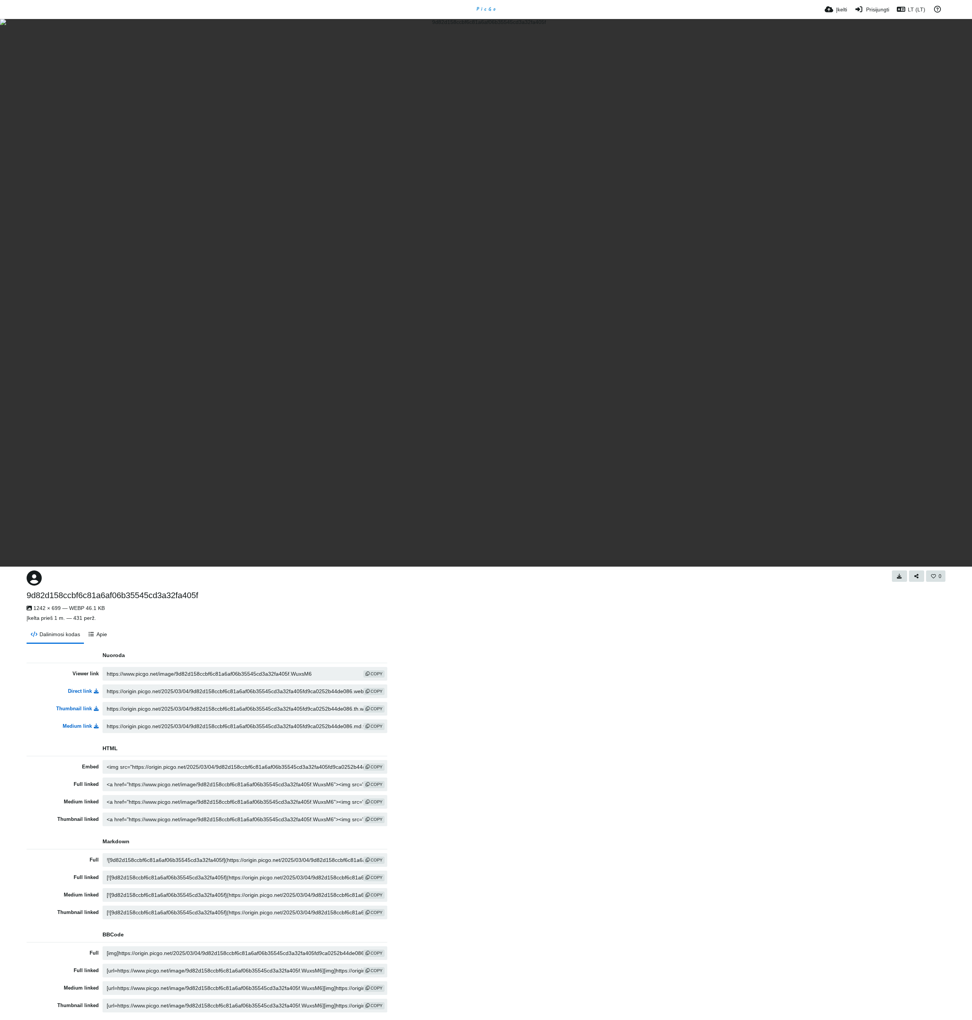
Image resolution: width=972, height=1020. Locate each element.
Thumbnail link (74, 708)
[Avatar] (34, 578)
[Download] (899, 576)
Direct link (80, 691)
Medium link (77, 726)
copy (375, 674)
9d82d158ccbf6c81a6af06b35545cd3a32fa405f (112, 595)
